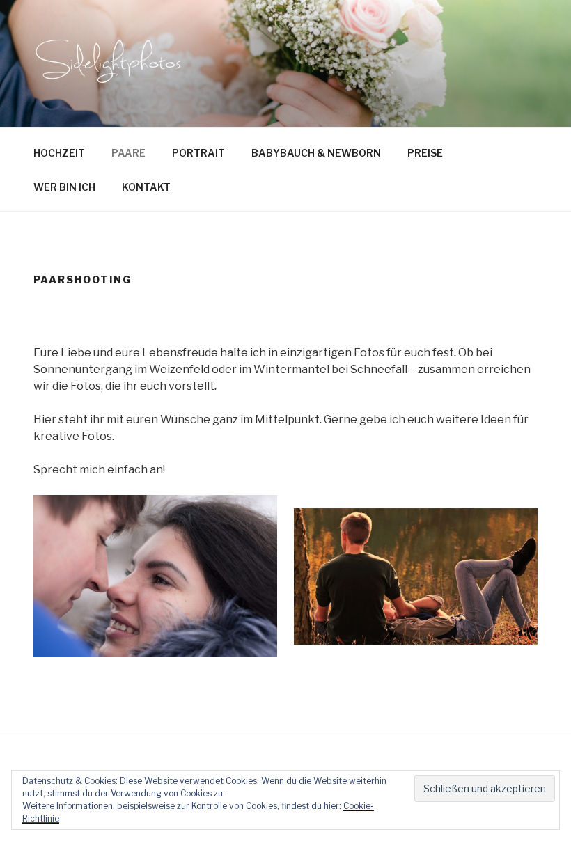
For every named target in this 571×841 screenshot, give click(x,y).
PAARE (128, 153)
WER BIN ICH (64, 187)
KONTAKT (146, 187)
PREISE (425, 153)
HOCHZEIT (59, 153)
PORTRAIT (198, 153)
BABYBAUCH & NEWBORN (316, 153)
